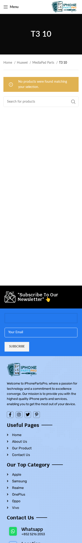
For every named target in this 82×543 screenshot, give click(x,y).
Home (8, 62)
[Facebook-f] (10, 414)
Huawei (22, 62)
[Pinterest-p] (36, 414)
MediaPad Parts (43, 62)
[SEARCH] (73, 101)
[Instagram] (19, 414)
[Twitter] (28, 414)
